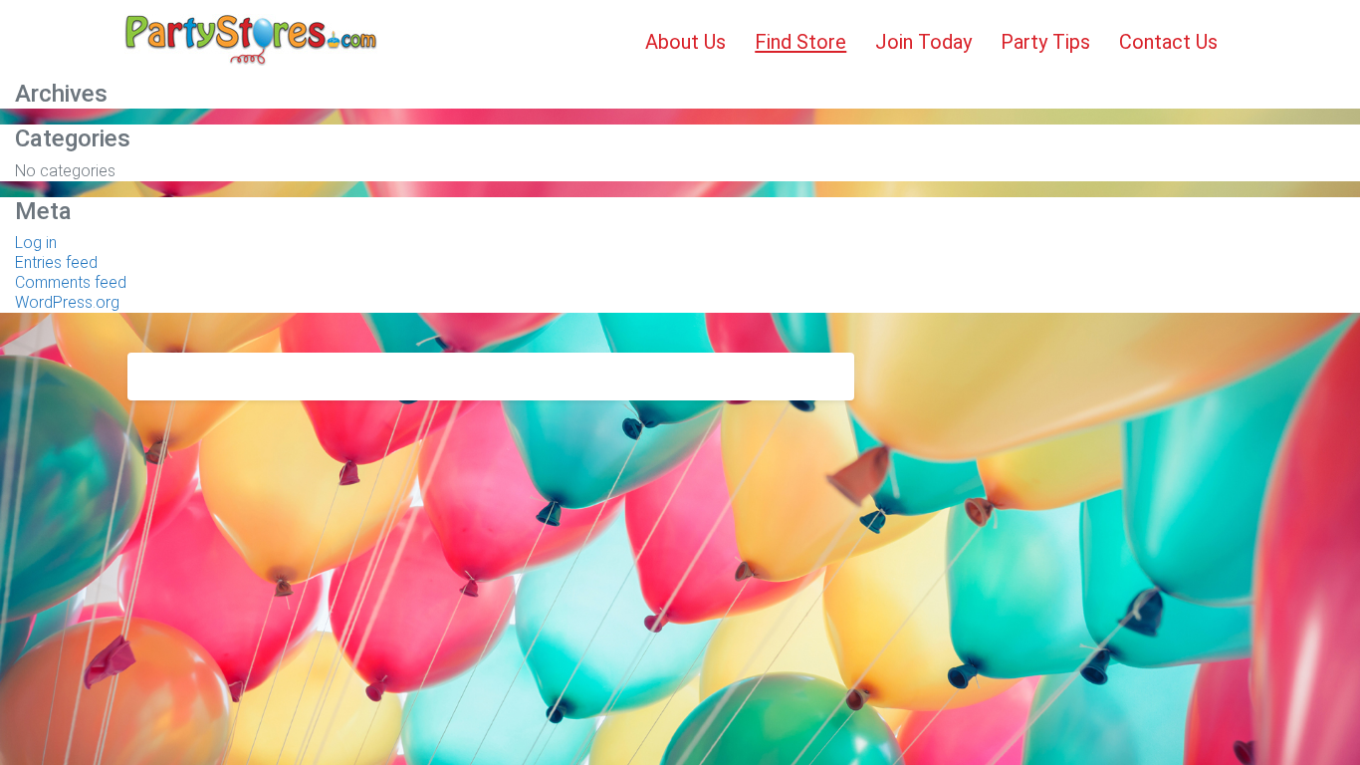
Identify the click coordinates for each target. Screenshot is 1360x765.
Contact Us (1168, 42)
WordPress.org (67, 302)
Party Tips (1045, 42)
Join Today (923, 42)
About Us (685, 42)
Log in (36, 242)
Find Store (800, 42)
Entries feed (56, 262)
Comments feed (70, 282)
